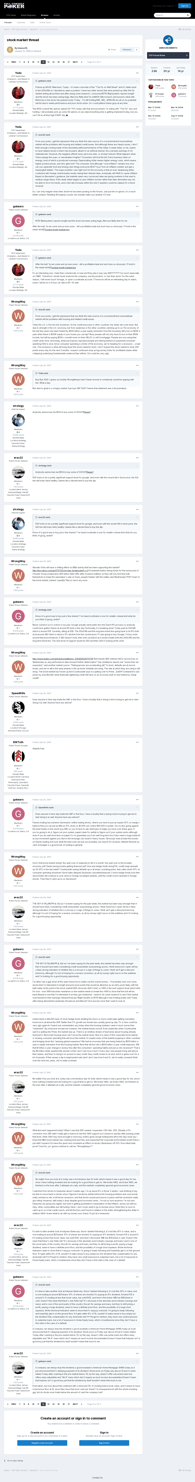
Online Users (45, 22)
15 (58, 62)
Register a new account (42, 1443)
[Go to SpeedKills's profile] (18, 707)
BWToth (18, 742)
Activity (56, 15)
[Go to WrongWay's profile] (18, 316)
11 (38, 62)
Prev (13, 62)
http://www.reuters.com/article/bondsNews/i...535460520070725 (63, 659)
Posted (42, 73)
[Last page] (82, 62)
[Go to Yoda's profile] (18, 92)
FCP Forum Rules (157, 55)
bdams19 (22, 48)
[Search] (188, 15)
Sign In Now (104, 1443)
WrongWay (18, 301)
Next (75, 62)
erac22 (18, 457)
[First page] (8, 62)
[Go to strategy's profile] (18, 420)
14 (53, 62)
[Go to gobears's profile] (18, 220)
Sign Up (184, 6)
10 (33, 62)
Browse (44, 15)
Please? (87, 412)
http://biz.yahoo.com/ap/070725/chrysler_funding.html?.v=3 (60, 570)
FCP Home (11, 15)
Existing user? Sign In (164, 6)
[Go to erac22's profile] (18, 472)
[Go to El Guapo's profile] (150, 95)
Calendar (21, 22)
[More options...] (137, 73)
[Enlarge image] (67, 115)
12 (43, 62)
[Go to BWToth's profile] (18, 756)
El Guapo (159, 94)
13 (48, 62)
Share (113, 49)
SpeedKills (18, 693)
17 (69, 62)
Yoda (18, 72)
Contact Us (97, 1477)
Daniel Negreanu (28, 15)
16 (64, 62)
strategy (18, 405)
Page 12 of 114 (94, 62)
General (37, 51)
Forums (8, 22)
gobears (18, 206)
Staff (32, 22)
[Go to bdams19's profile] (10, 50)
